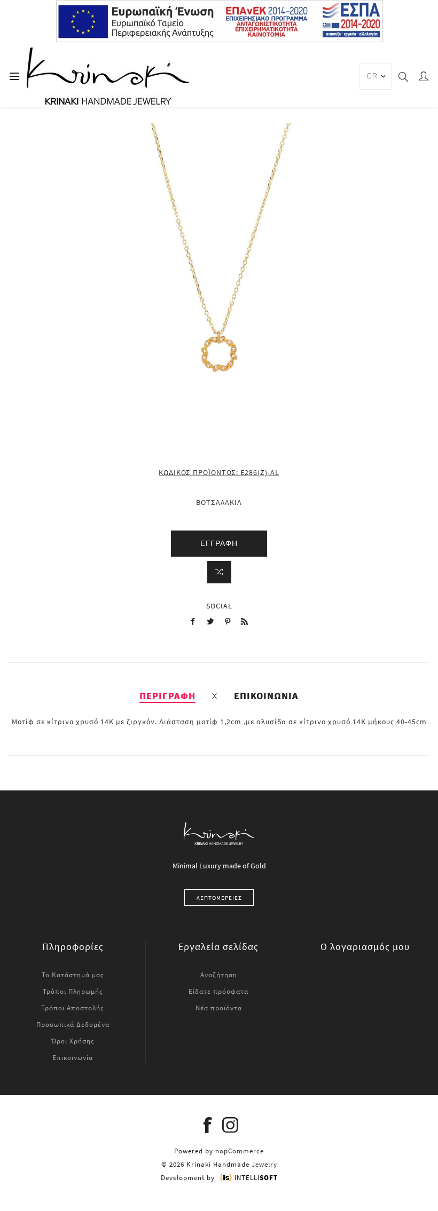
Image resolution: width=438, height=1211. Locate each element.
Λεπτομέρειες (219, 897)
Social (219, 606)
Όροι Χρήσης (73, 1041)
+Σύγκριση (219, 572)
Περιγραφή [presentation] (167, 696)
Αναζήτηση (218, 974)
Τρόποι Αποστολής (72, 1007)
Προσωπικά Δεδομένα (73, 1024)
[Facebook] (207, 1125)
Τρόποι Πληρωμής (73, 991)
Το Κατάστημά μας (73, 974)
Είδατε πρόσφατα (218, 991)
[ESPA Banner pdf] (219, 40)
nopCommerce (239, 1150)
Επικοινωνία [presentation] (266, 696)
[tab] (167, 696)
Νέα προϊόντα (218, 1007)
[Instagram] (230, 1125)
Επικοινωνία (72, 1057)
